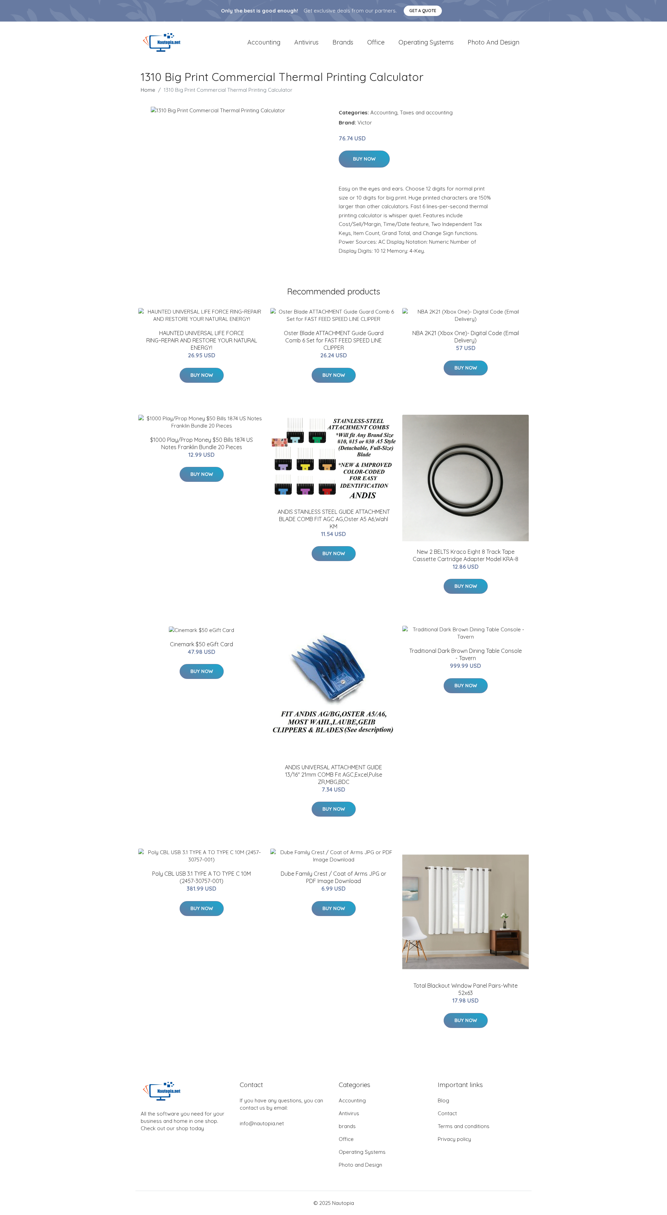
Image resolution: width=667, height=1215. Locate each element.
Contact (447, 1113)
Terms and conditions (463, 1126)
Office (376, 42)
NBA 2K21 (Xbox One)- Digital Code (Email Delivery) (465, 337)
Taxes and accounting (426, 112)
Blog (443, 1100)
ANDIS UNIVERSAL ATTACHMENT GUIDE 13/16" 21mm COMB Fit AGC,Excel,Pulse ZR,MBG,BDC (333, 774)
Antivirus (306, 42)
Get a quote (422, 10)
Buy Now (364, 159)
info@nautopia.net (262, 1123)
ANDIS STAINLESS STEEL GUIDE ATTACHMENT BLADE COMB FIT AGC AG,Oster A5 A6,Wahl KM (334, 519)
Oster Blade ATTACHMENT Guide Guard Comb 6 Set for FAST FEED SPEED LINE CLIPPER (334, 340)
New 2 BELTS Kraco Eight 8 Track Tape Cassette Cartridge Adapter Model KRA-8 (465, 555)
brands (342, 42)
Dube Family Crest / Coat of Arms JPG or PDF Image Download (333, 877)
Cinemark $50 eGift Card (201, 644)
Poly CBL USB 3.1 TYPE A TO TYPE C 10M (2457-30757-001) (201, 877)
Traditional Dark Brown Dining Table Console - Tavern (465, 654)
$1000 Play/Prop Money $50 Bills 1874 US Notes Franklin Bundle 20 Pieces (201, 443)
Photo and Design (493, 42)
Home (148, 90)
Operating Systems (426, 42)
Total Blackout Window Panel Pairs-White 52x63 (465, 989)
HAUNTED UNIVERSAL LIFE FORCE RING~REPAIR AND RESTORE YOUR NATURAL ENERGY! (201, 340)
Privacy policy (454, 1139)
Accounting (263, 42)
